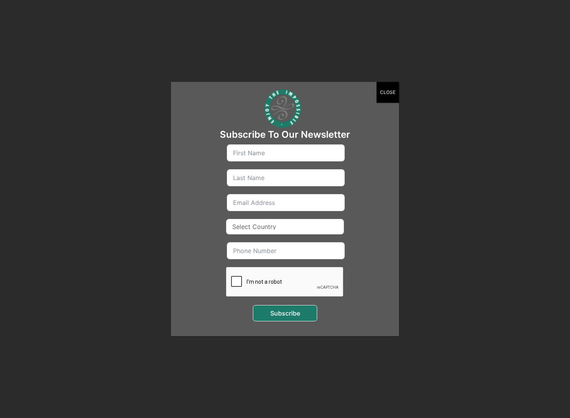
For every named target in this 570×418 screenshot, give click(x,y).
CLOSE (388, 92)
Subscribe (285, 313)
